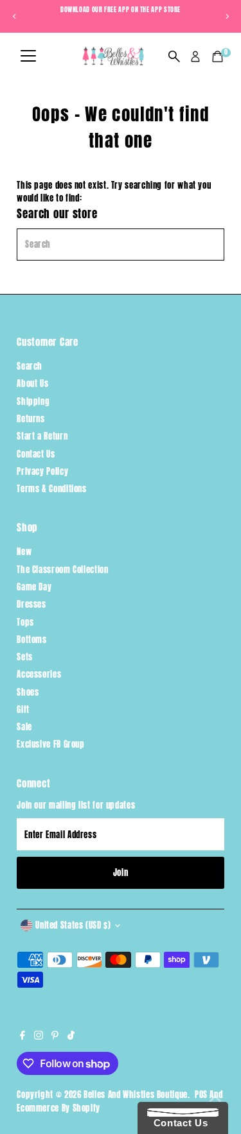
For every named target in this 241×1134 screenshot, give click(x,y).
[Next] (226, 16)
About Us (32, 383)
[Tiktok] (71, 1036)
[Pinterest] (55, 1036)
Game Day (34, 587)
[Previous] (14, 16)
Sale (24, 727)
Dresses (31, 604)
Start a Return (42, 436)
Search (29, 366)
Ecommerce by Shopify (58, 1108)
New (24, 552)
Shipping (33, 401)
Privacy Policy (42, 471)
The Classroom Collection (62, 569)
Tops (25, 622)
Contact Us (36, 454)
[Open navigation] (28, 56)
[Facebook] (22, 1036)
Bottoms (31, 639)
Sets (25, 657)
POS (201, 1094)
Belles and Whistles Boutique (136, 1094)
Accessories (39, 674)
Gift (23, 709)
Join (121, 872)
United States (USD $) (73, 925)
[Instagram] (38, 1036)
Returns (30, 419)
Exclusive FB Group (50, 744)
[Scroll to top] (215, 1099)
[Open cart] (217, 56)
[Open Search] (174, 56)
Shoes (28, 692)
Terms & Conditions (51, 489)
